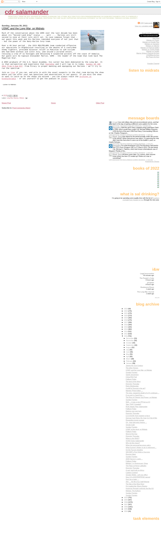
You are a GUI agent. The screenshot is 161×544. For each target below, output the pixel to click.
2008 (126, 502)
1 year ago (149, 134)
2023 (126, 309)
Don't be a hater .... (132, 479)
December (130, 338)
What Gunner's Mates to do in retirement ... (141, 447)
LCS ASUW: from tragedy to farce (138, 416)
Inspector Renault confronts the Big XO (140, 488)
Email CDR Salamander (150, 33)
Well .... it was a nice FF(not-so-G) (138, 402)
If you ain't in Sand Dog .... (135, 395)
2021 (126, 313)
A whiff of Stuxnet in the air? (135, 388)
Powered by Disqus (152, 161)
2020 (126, 315)
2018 (126, 320)
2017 (126, 322)
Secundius (117, 127)
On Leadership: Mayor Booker (136, 486)
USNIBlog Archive (152, 55)
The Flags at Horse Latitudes (136, 466)
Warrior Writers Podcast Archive (147, 53)
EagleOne (50, 64)
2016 (126, 325)
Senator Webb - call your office (137, 475)
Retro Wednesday (132, 386)
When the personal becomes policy (138, 445)
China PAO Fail (131, 377)
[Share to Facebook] (14, 96)
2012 (126, 334)
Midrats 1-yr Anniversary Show (137, 463)
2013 (126, 331)
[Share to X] (12, 96)
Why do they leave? (133, 443)
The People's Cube (147, 278)
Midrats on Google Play (150, 42)
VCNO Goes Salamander (135, 441)
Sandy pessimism (132, 375)
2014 (126, 329)
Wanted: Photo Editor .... (134, 391)
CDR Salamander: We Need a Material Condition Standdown (127, 134)
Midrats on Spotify (152, 51)
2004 (126, 511)
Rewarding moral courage (135, 420)
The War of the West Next (135, 484)
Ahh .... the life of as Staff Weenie (137, 482)
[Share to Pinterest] (17, 96)
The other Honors (132, 368)
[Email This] (8, 96)
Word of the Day (131, 434)
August (129, 347)
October (129, 343)
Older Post (100, 103)
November (130, 340)
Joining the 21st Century (134, 365)
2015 (126, 327)
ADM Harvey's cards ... (134, 459)
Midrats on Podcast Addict (150, 48)
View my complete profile (144, 26)
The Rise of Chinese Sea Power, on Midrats (141, 397)
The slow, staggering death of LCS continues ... (142, 393)
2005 (126, 509)
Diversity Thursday (132, 384)
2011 (126, 336)
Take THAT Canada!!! (133, 404)
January (129, 363)
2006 (126, 507)
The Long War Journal (145, 292)
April (128, 356)
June (128, 352)
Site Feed (155, 38)
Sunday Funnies (131, 372)
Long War (10, 98)
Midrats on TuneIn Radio (150, 49)
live (13, 73)
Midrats (21, 98)
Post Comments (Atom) (21, 108)
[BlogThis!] (10, 96)
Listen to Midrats (9, 85)
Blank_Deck (117, 136)
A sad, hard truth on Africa (135, 470)
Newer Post (6, 103)
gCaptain (150, 283)
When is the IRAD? (132, 438)
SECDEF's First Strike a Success (138, 452)
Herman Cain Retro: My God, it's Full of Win (141, 418)
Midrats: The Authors (133, 491)
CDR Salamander (27, 12)
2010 (126, 497)
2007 (126, 504)
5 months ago (147, 126)
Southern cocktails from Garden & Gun (141, 199)
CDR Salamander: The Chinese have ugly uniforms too (125, 126)
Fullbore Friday (131, 379)
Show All (157, 297)
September (130, 345)
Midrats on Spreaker (152, 44)
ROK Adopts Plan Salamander (136, 407)
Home (53, 103)
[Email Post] (26, 98)
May (128, 354)
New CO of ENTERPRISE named (138, 477)
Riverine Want (131, 454)
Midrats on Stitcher (152, 46)
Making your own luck (133, 411)
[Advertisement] (145, 218)
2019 (126, 318)
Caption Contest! (132, 473)
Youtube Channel (153, 63)
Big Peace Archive (152, 57)
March (128, 359)
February (129, 361)
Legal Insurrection (147, 273)
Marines (16, 98)
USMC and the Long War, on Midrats (23, 28)
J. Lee (115, 122)
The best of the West (133, 381)
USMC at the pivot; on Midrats (136, 429)
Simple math (130, 425)
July (127, 350)
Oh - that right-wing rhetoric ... (136, 422)
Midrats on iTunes (152, 40)
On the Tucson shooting (134, 450)
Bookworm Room (147, 287)
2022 (126, 311)
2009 (126, 500)
